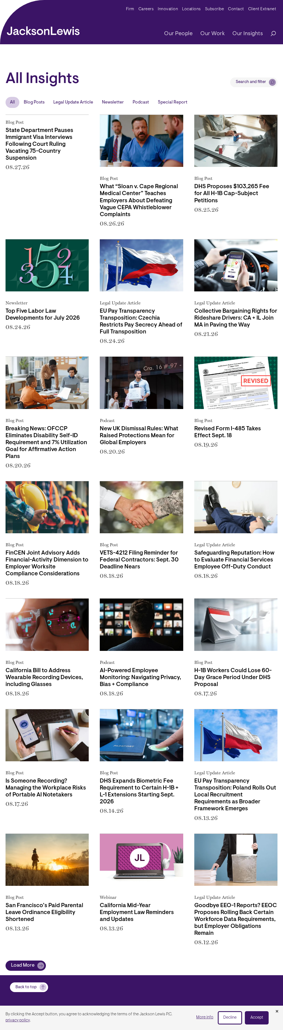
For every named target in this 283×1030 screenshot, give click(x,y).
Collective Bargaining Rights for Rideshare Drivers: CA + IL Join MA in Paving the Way (235, 318)
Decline (230, 1018)
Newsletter (113, 102)
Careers (146, 9)
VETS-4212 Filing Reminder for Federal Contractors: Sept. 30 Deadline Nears (139, 560)
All (12, 102)
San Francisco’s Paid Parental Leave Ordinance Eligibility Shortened (44, 912)
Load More (23, 965)
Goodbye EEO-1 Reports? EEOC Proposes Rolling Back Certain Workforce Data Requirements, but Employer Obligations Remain (235, 919)
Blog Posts (34, 102)
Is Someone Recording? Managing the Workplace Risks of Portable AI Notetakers (46, 788)
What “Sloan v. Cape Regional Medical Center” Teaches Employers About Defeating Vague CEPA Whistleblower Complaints (139, 200)
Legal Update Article (73, 102)
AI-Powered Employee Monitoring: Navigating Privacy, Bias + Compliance (140, 677)
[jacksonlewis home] (43, 29)
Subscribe (214, 9)
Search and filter (251, 82)
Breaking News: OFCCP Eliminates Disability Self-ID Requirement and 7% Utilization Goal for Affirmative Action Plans (46, 442)
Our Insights (247, 34)
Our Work (212, 34)
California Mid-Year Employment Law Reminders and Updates (137, 912)
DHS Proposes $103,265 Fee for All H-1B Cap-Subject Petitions (231, 193)
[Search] (270, 34)
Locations (191, 9)
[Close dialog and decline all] (277, 1012)
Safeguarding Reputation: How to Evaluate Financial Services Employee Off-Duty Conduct (234, 560)
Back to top (26, 987)
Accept (256, 1018)
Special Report (172, 102)
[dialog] (141, 1018)
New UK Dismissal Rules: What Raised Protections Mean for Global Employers (139, 436)
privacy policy (18, 1020)
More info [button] (204, 1017)
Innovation (168, 9)
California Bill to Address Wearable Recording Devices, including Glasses (44, 677)
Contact (236, 9)
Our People (178, 34)
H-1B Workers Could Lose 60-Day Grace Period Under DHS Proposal (233, 677)
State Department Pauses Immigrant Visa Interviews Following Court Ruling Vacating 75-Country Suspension (39, 144)
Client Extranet (262, 9)
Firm (130, 9)
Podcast (141, 102)
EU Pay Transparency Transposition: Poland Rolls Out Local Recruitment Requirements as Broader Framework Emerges (235, 795)
